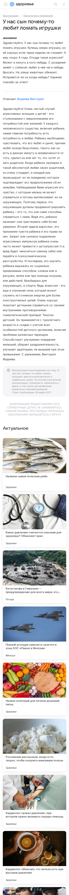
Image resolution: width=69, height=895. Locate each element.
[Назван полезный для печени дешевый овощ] (34, 689)
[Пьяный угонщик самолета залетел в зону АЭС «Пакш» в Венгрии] (34, 632)
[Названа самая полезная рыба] (34, 464)
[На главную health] (24, 4)
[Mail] (12, 4)
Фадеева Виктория (30, 99)
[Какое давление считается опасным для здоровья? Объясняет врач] (34, 520)
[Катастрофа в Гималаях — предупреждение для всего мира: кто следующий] (34, 576)
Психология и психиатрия (38, 15)
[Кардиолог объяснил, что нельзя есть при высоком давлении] (34, 857)
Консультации (10, 15)
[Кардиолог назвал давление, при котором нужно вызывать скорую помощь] (34, 801)
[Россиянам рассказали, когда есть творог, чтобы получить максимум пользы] (34, 745)
